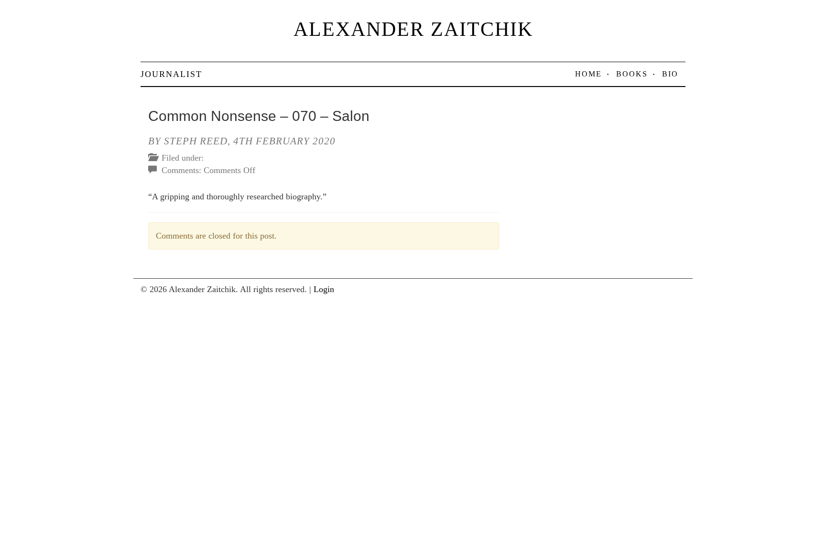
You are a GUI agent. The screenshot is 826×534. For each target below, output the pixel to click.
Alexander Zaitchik (413, 29)
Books (632, 74)
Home (588, 74)
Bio (670, 74)
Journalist (171, 74)
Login (324, 289)
